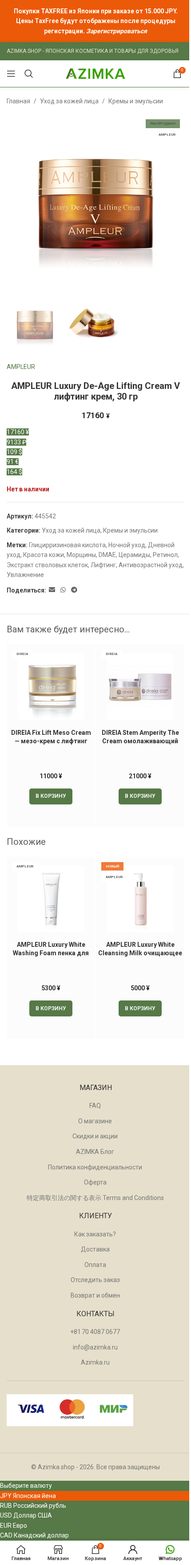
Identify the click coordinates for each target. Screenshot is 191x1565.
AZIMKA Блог (95, 1151)
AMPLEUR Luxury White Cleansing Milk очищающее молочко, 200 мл (140, 953)
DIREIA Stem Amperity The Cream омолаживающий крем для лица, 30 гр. (140, 741)
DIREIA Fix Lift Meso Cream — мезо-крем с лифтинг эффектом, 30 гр (51, 741)
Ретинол (165, 554)
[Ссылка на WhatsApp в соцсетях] (63, 590)
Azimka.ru (95, 1362)
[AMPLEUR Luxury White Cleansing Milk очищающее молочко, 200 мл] (140, 899)
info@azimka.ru (95, 1347)
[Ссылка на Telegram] (74, 590)
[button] (50, 796)
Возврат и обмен (95, 1295)
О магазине (95, 1121)
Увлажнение (25, 574)
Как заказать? (95, 1234)
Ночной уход (126, 545)
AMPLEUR (21, 366)
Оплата (95, 1264)
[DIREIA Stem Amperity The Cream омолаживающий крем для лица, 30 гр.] (140, 686)
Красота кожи (43, 554)
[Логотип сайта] (95, 73)
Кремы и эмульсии (135, 101)
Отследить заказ (95, 1279)
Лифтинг (103, 565)
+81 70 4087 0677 (95, 1331)
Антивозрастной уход (151, 565)
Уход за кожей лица (69, 101)
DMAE (107, 554)
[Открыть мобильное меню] (11, 73)
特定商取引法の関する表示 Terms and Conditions (95, 1197)
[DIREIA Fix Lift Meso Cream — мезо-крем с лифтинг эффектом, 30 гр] (51, 686)
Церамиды (134, 554)
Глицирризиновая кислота (67, 545)
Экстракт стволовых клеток (47, 565)
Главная (18, 101)
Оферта (95, 1182)
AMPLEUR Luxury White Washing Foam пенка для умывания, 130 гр (51, 953)
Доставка (95, 1249)
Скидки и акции (95, 1136)
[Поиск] (29, 73)
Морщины (81, 554)
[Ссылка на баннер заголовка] (95, 21)
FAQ (95, 1105)
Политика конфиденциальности (95, 1167)
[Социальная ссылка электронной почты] (52, 590)
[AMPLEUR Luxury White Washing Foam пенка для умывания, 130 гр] (51, 899)
